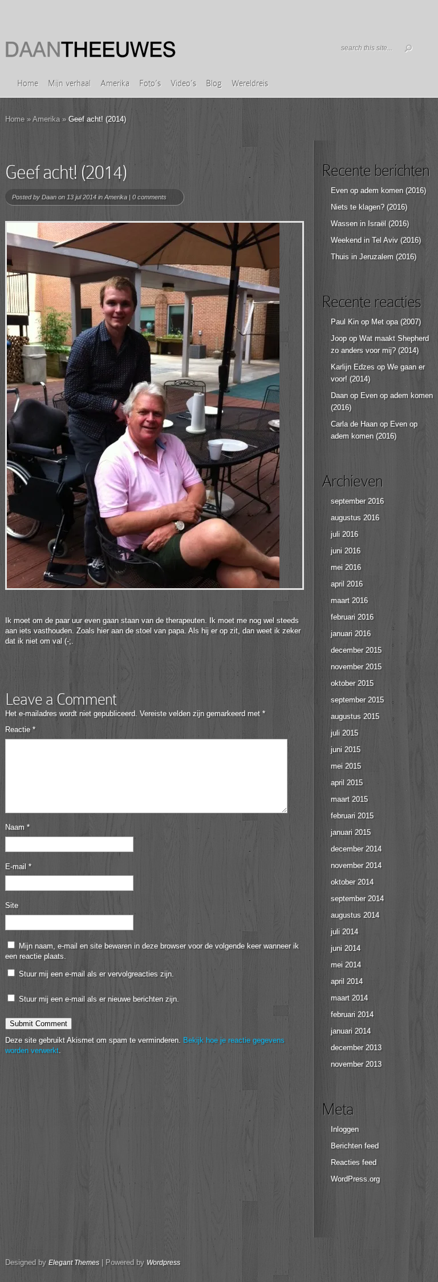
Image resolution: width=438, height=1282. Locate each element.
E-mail (18, 866)
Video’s (183, 83)
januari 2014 (351, 1031)
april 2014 (347, 981)
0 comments (149, 197)
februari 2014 (352, 1014)
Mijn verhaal (69, 83)
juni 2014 (345, 948)
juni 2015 (345, 749)
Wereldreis (250, 83)
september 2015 (357, 700)
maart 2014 (349, 998)
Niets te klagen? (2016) (369, 207)
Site (11, 905)
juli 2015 (344, 733)
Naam (17, 827)
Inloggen (345, 1129)
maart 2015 (349, 799)
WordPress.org (355, 1179)
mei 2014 (346, 965)
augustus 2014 (355, 915)
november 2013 (356, 1064)
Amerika (114, 83)
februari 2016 (352, 617)
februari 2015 (352, 815)
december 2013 (356, 1047)
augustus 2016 (355, 517)
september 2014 (357, 898)
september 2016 (357, 501)
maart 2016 (349, 600)
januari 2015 (351, 832)
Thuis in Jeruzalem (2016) (373, 256)
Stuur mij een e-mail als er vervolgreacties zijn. (96, 974)
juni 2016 (345, 550)
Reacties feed (353, 1162)
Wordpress (163, 1263)
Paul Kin (345, 322)
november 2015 (356, 666)
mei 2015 (346, 766)
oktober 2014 (352, 882)
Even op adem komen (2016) (378, 190)
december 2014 (356, 849)
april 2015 (347, 782)
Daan (49, 197)
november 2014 (356, 865)
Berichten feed (355, 1146)
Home (27, 83)
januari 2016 (351, 633)
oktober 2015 (352, 683)
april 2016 (347, 584)
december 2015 (356, 650)
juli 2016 (344, 534)
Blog (214, 83)
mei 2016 (346, 567)
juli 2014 (344, 931)
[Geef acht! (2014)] (154, 405)
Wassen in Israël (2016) (370, 223)
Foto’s (150, 83)
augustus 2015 (355, 716)
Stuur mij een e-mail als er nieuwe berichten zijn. (99, 999)
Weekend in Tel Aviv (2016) (376, 240)
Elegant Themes (73, 1263)
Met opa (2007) (396, 322)
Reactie (20, 729)
